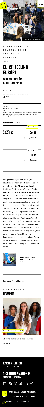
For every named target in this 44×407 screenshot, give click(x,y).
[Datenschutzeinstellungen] (4, 402)
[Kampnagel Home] (3, 5)
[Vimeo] (31, 384)
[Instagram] (10, 384)
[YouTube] (26, 384)
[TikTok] (20, 384)
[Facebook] (4, 384)
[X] (15, 384)
